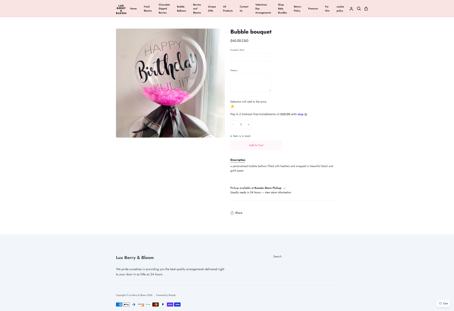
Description (237, 160)
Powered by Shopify (166, 295)
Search (277, 256)
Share (238, 213)
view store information (278, 192)
